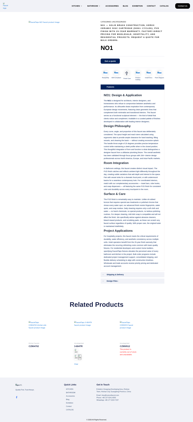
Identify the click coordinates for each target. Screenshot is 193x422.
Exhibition (137, 6)
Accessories (112, 6)
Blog (125, 6)
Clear (76, 364)
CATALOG (164, 6)
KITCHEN (76, 6)
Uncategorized (119, 22)
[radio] (76, 351)
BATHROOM (92, 6)
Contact (151, 6)
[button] (81, 6)
